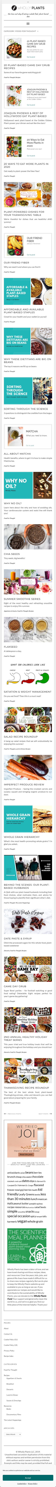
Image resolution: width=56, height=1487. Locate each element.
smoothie (21, 1212)
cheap (19, 1176)
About (6, 1328)
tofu (44, 1216)
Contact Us (8, 1334)
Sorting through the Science (26, 409)
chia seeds (26, 1177)
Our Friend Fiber (16, 262)
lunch (34, 1199)
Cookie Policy (22, 1484)
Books (9, 1409)
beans (29, 1172)
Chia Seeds (12, 554)
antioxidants (13, 1172)
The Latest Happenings (22, 903)
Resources (8, 1406)
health (35, 1190)
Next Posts (43, 1114)
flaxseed (39, 1185)
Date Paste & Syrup (18, 938)
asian (22, 1173)
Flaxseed (10, 646)
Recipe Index (8, 1356)
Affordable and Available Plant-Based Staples (24, 311)
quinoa (40, 1203)
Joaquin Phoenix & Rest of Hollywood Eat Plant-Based (25, 115)
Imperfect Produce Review (24, 784)
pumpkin (32, 1203)
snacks (30, 1211)
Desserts (7, 950)
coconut (10, 1181)
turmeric (12, 1221)
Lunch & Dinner (20, 749)
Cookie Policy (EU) (11, 1340)
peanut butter (21, 1203)
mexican (42, 1199)
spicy (33, 1216)
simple (12, 1211)
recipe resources (16, 1207)
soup (37, 1212)
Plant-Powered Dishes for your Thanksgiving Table (24, 213)
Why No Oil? (13, 503)
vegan (22, 1221)
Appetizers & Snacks (10, 611)
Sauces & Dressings (14, 1401)
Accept (28, 1478)
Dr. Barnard (39, 1181)
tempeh (39, 1217)
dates (25, 1181)
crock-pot (18, 1181)
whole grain (35, 1221)
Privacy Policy (32, 1484)
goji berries (26, 1190)
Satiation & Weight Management (27, 691)
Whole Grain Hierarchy (22, 837)
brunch (11, 1176)
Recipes (17, 77)
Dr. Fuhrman (20, 1185)
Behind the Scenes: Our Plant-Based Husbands (26, 886)
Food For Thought (9, 77)
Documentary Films (14, 1414)
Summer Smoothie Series (22, 599)
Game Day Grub (15, 986)
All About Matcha (17, 453)
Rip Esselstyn (30, 1207)
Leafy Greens (26, 1194)
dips (32, 1180)
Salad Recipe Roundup (21, 736)
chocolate (37, 1176)
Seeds (43, 1207)
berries (38, 1172)
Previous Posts (14, 1114)
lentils (37, 1194)
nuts (10, 1203)
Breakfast (10, 1384)
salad (37, 1207)
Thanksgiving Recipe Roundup (26, 1087)
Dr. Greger (29, 1185)
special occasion (18, 1216)
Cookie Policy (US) (10, 1345)
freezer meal (13, 1189)
